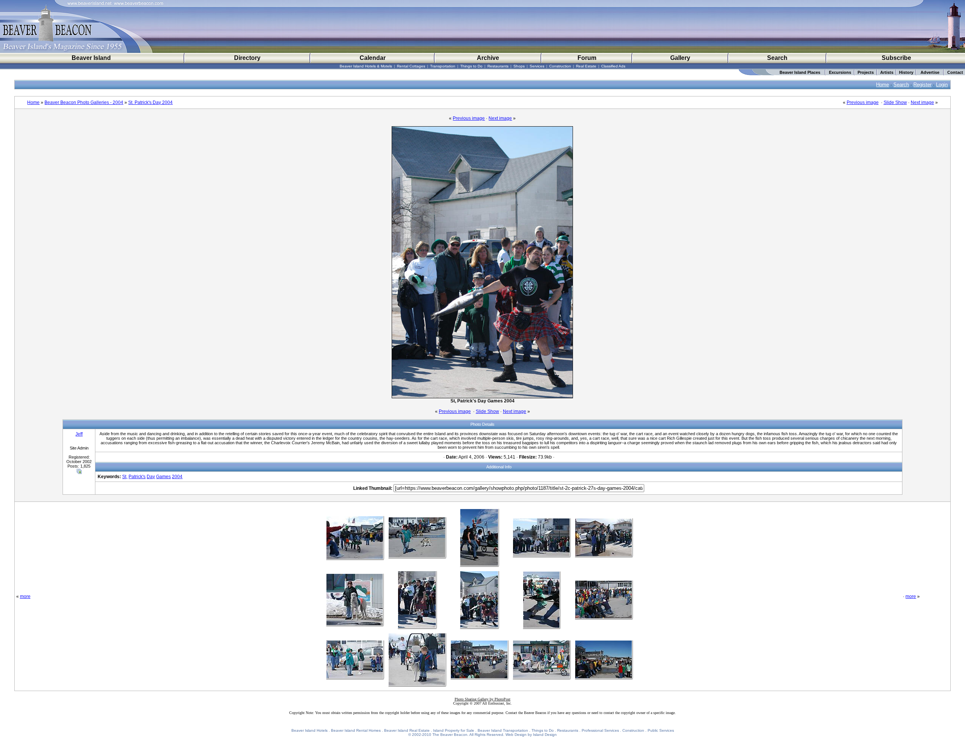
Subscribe (896, 58)
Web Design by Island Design (531, 734)
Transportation (442, 66)
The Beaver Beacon (449, 734)
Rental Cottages (411, 66)
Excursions (840, 72)
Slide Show (895, 102)
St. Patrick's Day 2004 (150, 102)
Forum (586, 58)
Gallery (680, 58)
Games (163, 476)
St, (124, 476)
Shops (519, 66)
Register (922, 84)
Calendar (373, 58)
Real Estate (586, 66)
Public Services (661, 730)
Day (151, 476)
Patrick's (137, 476)
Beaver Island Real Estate (407, 730)
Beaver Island (91, 58)
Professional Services (600, 730)
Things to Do (471, 66)
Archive (488, 58)
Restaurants (498, 66)
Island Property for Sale (453, 730)
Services (537, 66)
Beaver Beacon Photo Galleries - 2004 (83, 102)
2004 (177, 476)
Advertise (930, 72)
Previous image (863, 102)
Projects (866, 72)
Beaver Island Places (800, 72)
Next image (922, 102)
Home (882, 84)
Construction (560, 66)
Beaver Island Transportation (503, 730)
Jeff (79, 434)
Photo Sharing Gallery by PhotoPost (482, 699)
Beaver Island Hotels (309, 730)
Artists (886, 72)
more (25, 596)
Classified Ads (613, 66)
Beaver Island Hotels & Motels (366, 66)
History (906, 72)
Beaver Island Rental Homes (356, 730)
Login (942, 84)
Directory (247, 58)
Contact (955, 72)
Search (777, 58)
